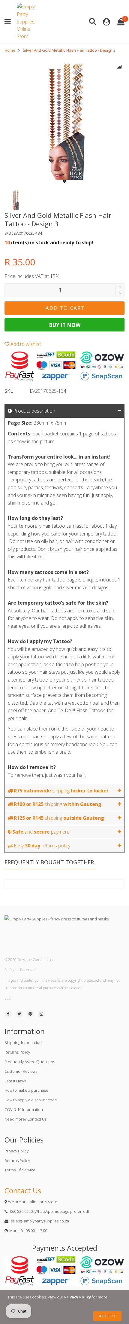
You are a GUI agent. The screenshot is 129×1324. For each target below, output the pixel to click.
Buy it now (64, 325)
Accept (107, 1316)
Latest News (15, 1081)
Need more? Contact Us (25, 1119)
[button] (120, 293)
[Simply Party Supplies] (27, 21)
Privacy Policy (16, 1151)
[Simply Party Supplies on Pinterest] (30, 1013)
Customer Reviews (20, 1071)
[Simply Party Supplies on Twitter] (19, 1013)
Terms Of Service (19, 1170)
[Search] (92, 21)
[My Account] (106, 22)
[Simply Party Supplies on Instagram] (41, 1013)
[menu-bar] (9, 22)
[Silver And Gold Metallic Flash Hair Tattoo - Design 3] (64, 121)
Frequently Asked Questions (29, 1061)
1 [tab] (64, 181)
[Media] (119, 67)
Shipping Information (23, 1042)
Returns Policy (17, 1052)
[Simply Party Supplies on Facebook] (8, 1013)
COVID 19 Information (23, 1109)
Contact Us (22, 1190)
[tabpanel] (64, 121)
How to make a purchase (26, 1090)
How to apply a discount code (30, 1100)
